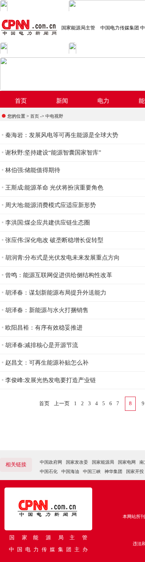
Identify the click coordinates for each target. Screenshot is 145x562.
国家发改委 (77, 462)
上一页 (62, 403)
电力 (103, 101)
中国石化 (49, 471)
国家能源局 (103, 462)
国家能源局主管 (78, 28)
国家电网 (127, 462)
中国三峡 (92, 471)
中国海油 (70, 471)
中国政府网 (51, 462)
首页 (21, 101)
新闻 (62, 101)
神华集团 (113, 471)
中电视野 (54, 116)
